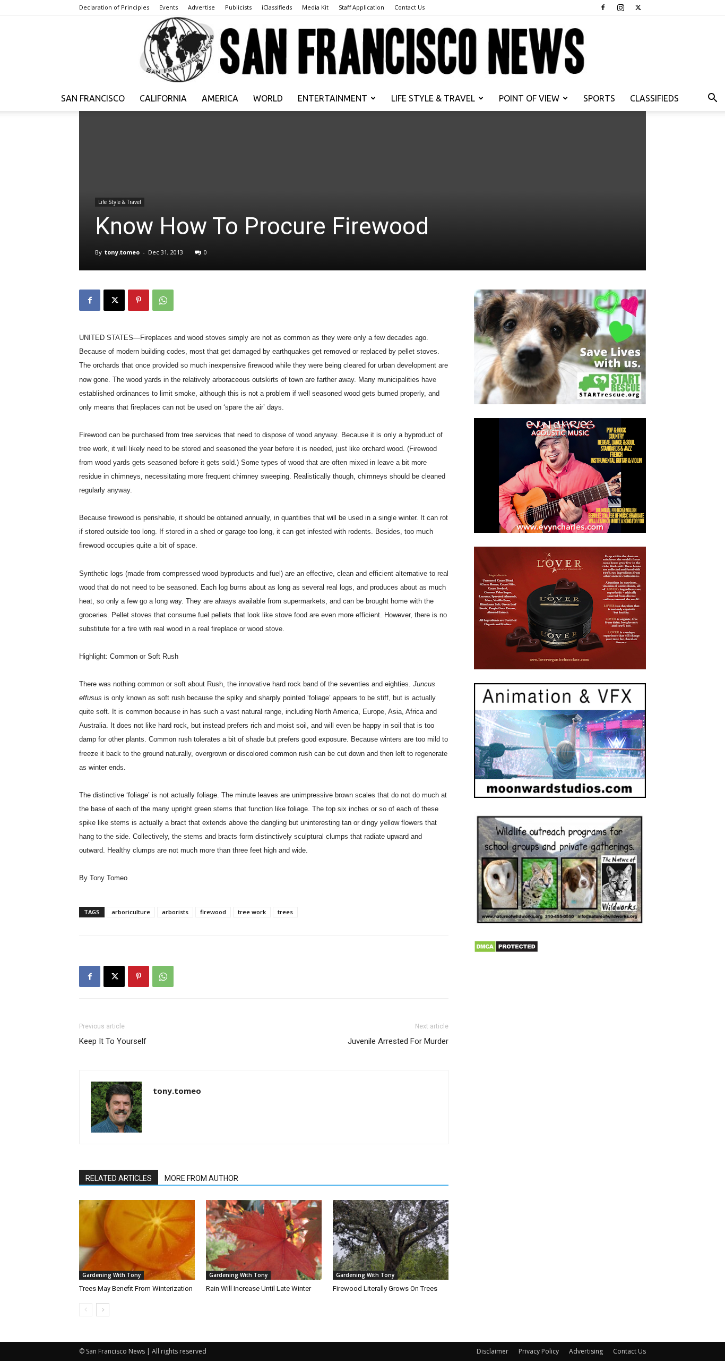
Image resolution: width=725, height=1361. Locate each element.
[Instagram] (620, 7)
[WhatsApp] (163, 300)
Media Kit (315, 7)
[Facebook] (603, 7)
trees (285, 912)
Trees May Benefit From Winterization (136, 1288)
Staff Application (361, 7)
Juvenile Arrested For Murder (398, 1041)
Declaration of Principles (114, 7)
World (268, 98)
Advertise (201, 7)
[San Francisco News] (362, 50)
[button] (712, 99)
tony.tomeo (122, 252)
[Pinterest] (138, 300)
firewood (213, 912)
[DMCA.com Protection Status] (506, 950)
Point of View (529, 98)
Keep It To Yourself (112, 1041)
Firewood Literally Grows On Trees (385, 1288)
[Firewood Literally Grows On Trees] (390, 1240)
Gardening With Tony (111, 1275)
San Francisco (93, 98)
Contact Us (409, 7)
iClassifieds (277, 7)
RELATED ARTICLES (118, 1178)
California (163, 98)
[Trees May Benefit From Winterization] (137, 1240)
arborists (175, 912)
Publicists (238, 7)
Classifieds (654, 98)
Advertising (586, 1351)
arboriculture (130, 912)
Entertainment (332, 98)
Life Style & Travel (433, 98)
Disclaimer (492, 1351)
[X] (638, 7)
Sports (599, 98)
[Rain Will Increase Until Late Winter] (264, 1240)
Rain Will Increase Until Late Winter (258, 1288)
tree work (252, 912)
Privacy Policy (539, 1351)
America (220, 98)
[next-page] (102, 1309)
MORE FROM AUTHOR (201, 1178)
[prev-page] (85, 1309)
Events (168, 7)
